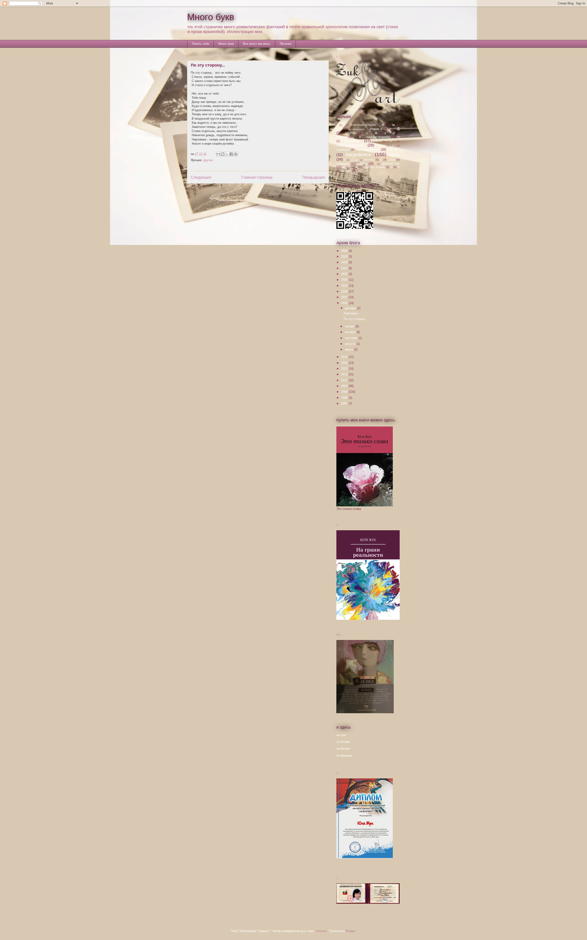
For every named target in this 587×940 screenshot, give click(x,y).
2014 (345, 363)
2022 (345, 274)
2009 (345, 391)
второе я (376, 129)
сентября (351, 338)
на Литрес (343, 742)
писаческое (359, 154)
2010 (345, 386)
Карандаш (351, 313)
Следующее (201, 177)
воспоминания (357, 129)
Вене (339, 128)
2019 (345, 285)
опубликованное (350, 145)
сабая (391, 159)
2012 (345, 374)
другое (208, 160)
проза (395, 155)
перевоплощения (367, 149)
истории (341, 136)
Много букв (210, 17)
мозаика (352, 141)
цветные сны (391, 163)
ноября (350, 326)
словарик (342, 163)
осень (380, 145)
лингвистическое (378, 137)
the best (346, 170)
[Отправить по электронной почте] (218, 154)
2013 (345, 368)
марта (349, 349)
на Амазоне (344, 755)
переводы (342, 149)
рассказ (354, 160)
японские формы (374, 167)
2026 (345, 251)
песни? (394, 149)
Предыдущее (313, 177)
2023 (345, 268)
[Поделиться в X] (227, 154)
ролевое (369, 159)
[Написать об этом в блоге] (222, 154)
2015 (345, 357)
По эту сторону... (355, 319)
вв (393, 124)
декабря (351, 308)
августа (350, 343)
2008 (345, 397)
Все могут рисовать (257, 43)
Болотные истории (363, 124)
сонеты (362, 163)
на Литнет (343, 748)
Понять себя (200, 43)
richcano (321, 931)
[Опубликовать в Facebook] (231, 154)
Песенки (285, 43)
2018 (345, 291)
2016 (345, 303)
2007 (345, 403)
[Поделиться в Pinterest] (235, 154)
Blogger (350, 931)
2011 (345, 380)
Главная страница (256, 177)
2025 (345, 256)
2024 (345, 262)
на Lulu (341, 735)
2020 (345, 279)
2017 (345, 297)
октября (351, 332)
